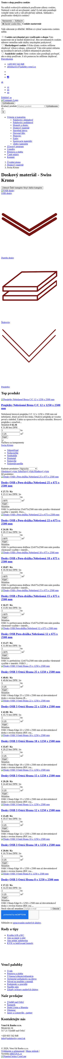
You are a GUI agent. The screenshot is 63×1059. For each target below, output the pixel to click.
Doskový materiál (21, 128)
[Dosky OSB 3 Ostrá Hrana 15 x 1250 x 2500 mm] (25, 770)
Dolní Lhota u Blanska (17, 1007)
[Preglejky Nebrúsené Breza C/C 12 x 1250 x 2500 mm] (27, 399)
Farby (15, 138)
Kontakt (11, 157)
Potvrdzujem (7, 59)
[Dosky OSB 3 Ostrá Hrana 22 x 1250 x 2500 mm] (25, 700)
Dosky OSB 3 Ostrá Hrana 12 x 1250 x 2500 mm (30, 810)
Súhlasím (19, 21)
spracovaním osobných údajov (27, 922)
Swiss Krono (7, 445)
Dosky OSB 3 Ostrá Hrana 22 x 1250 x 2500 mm (30, 706)
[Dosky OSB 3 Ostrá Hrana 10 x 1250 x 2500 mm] (25, 839)
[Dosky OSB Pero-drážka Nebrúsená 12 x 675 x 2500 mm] (29, 628)
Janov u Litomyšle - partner (19, 1012)
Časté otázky (13, 154)
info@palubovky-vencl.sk (13, 1038)
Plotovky (17, 136)
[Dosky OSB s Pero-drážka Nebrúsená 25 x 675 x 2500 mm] (30, 476)
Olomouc (11, 1010)
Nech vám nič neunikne (12, 908)
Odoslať (56, 909)
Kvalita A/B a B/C (15, 935)
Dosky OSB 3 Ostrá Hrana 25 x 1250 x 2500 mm (30, 671)
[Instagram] (8, 77)
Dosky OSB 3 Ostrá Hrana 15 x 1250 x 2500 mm (30, 775)
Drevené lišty (19, 133)
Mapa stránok (32, 1051)
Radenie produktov (10, 468)
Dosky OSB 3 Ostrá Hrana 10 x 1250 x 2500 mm (30, 844)
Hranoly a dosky (20, 125)
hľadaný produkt (9, 106)
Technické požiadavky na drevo (21, 979)
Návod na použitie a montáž (20, 981)
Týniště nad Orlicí (15, 1002)
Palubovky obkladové (23, 120)
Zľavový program (15, 146)
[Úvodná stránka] (9, 100)
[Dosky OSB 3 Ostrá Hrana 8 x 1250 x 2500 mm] (24, 873)
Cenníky (11, 149)
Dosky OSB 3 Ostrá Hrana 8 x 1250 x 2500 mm (30, 879)
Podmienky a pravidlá (17, 984)
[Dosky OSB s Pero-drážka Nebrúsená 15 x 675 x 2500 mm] (30, 590)
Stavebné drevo (20, 130)
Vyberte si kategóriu (16, 117)
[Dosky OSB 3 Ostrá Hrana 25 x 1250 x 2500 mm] (25, 666)
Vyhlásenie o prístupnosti (12, 1051)
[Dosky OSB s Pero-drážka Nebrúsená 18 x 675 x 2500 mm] (30, 552)
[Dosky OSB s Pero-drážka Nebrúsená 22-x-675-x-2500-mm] (30, 514)
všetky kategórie (20, 144)
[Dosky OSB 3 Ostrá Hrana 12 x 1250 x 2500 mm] (25, 804)
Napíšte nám (13, 987)
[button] (2, 82)
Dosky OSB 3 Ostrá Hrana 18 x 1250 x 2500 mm (30, 741)
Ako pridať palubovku (17, 940)
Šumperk (11, 1004)
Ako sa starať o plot (16, 938)
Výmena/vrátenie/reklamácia (20, 976)
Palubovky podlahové (23, 122)
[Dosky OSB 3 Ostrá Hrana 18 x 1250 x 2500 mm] (25, 735)
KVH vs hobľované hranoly (20, 943)
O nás (9, 971)
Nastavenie (7, 21)
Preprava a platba (15, 152)
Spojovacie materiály (22, 141)
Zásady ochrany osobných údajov (22, 989)
